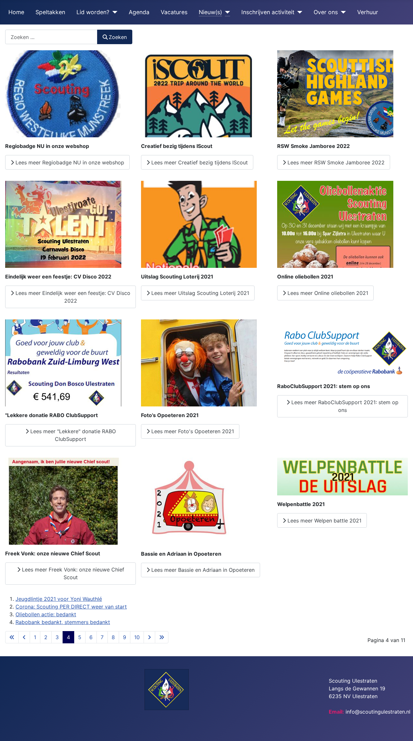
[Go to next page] (149, 637)
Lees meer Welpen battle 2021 (323, 520)
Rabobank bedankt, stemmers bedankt (62, 622)
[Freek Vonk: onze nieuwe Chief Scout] (63, 500)
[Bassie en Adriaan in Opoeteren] (188, 501)
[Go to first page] (12, 637)
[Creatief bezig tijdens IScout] (199, 93)
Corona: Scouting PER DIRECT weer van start (71, 606)
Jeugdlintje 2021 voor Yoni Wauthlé (58, 599)
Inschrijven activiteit (267, 12)
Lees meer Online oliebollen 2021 (327, 293)
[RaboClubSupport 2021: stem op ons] (342, 348)
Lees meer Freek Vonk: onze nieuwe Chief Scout (72, 573)
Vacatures (174, 12)
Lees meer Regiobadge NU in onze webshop (69, 162)
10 (137, 637)
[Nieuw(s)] (226, 12)
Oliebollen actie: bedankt (45, 614)
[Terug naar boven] (402, 729)
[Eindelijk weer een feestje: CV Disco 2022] (63, 224)
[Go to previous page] (24, 637)
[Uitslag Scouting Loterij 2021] (199, 224)
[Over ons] (342, 12)
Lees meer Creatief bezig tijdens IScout (199, 162)
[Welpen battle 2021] (342, 476)
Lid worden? (92, 12)
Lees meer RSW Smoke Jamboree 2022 (335, 162)
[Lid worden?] (113, 12)
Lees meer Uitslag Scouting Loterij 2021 (199, 293)
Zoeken (118, 37)
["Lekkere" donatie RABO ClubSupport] (63, 362)
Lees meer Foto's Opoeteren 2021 (192, 431)
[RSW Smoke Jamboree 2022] (335, 93)
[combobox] (51, 37)
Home (16, 12)
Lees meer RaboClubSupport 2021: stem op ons (344, 406)
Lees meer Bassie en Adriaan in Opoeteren (202, 570)
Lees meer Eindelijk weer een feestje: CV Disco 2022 (72, 297)
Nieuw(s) (210, 12)
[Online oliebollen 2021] (335, 224)
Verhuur (367, 12)
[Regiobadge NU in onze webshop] (63, 93)
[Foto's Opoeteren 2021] (199, 362)
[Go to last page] (161, 637)
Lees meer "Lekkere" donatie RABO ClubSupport (72, 435)
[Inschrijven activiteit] (298, 12)
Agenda (139, 12)
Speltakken (50, 12)
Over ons (326, 12)
